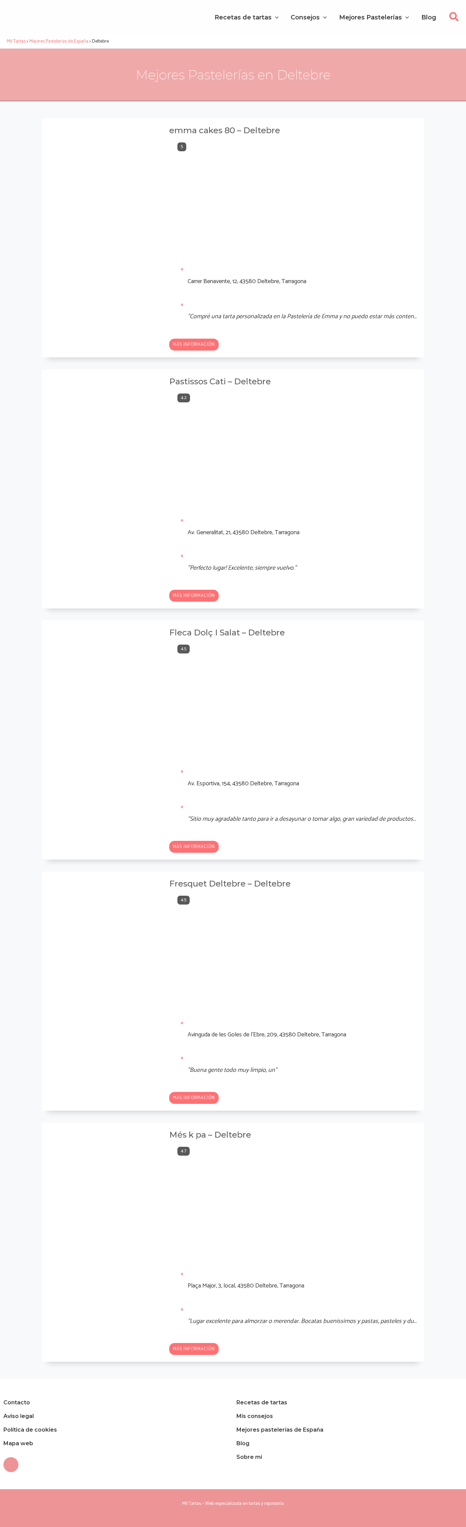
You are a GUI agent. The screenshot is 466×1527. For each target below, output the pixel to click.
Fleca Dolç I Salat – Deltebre (227, 632)
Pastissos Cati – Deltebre (220, 381)
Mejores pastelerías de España (279, 1429)
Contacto (16, 1402)
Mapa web (18, 1443)
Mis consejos (254, 1416)
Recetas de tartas (261, 1402)
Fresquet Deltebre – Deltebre (230, 884)
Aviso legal (18, 1416)
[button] (454, 19)
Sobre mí (249, 1457)
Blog (242, 1443)
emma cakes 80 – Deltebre (224, 130)
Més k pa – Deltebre (210, 1135)
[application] (275, 17)
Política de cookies (30, 1429)
